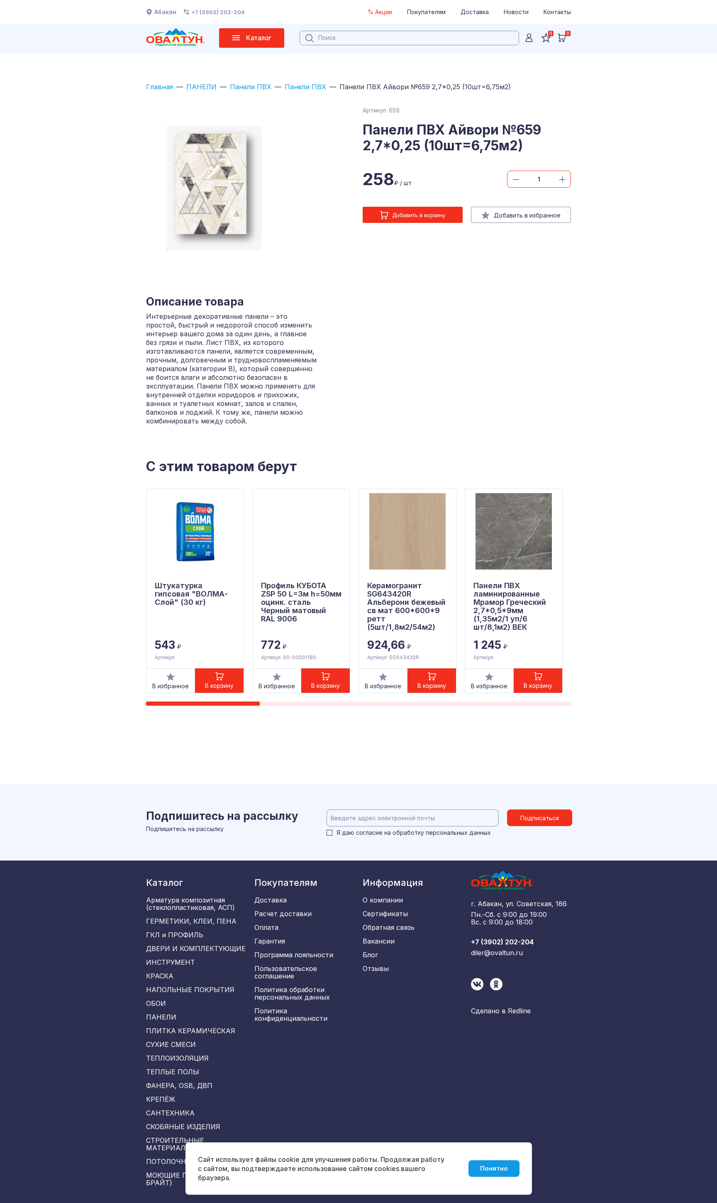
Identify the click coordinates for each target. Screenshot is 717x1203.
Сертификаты (385, 913)
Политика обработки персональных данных (292, 993)
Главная (159, 87)
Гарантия (269, 941)
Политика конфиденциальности (290, 1014)
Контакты (557, 12)
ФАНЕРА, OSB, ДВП (179, 1085)
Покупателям (426, 12)
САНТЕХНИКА (170, 1113)
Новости (516, 12)
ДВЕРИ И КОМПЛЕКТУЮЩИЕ (196, 948)
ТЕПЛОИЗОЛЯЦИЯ (177, 1058)
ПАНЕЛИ (201, 87)
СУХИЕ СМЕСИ (171, 1044)
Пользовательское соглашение (285, 972)
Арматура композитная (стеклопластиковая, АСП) (190, 903)
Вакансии (379, 941)
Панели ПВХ (250, 87)
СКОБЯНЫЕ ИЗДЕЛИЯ (183, 1126)
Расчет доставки (283, 913)
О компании (383, 900)
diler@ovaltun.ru (497, 952)
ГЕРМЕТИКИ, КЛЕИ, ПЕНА (191, 921)
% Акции (380, 12)
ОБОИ (156, 1003)
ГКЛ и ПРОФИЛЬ (174, 935)
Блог (370, 954)
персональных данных (458, 832)
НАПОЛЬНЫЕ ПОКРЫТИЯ (190, 989)
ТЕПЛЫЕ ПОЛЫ (172, 1072)
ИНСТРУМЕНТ (170, 962)
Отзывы (376, 968)
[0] (562, 38)
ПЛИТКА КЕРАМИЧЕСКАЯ (190, 1030)
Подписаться (539, 818)
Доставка (475, 12)
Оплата (266, 927)
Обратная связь (389, 927)
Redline (519, 1011)
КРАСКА (159, 976)
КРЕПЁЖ (160, 1099)
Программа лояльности (293, 954)
